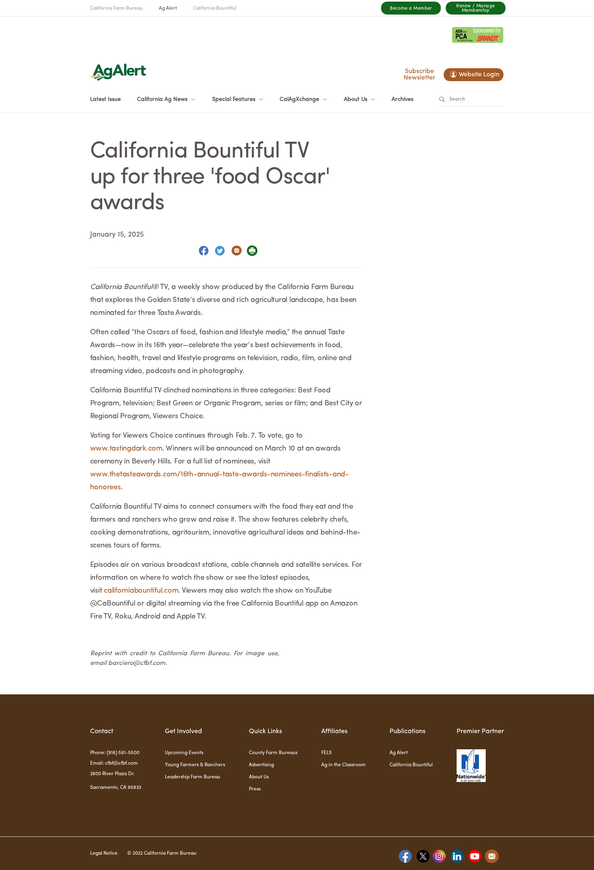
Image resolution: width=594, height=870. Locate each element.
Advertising (261, 765)
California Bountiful (214, 8)
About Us (259, 777)
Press (255, 789)
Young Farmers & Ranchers (195, 765)
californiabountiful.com (141, 590)
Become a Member (411, 8)
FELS (326, 753)
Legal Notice (104, 853)
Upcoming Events (184, 753)
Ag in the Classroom (343, 765)
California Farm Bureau (116, 8)
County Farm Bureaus (273, 753)
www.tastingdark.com (126, 448)
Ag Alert (168, 8)
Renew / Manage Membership (475, 8)
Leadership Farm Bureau (192, 777)
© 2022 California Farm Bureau (161, 853)
